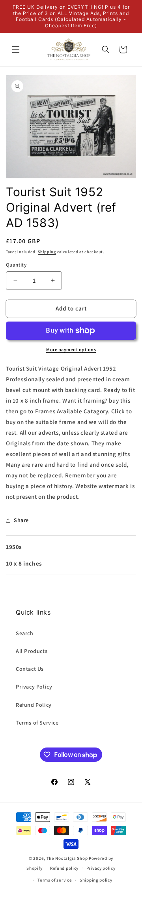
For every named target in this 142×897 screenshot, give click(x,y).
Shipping (47, 251)
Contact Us (30, 668)
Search (25, 633)
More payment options (71, 349)
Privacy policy (101, 868)
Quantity (16, 264)
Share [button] (21, 520)
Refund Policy (34, 704)
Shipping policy (96, 880)
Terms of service (54, 880)
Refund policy (64, 868)
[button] (15, 49)
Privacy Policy (34, 686)
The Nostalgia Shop (67, 858)
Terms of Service (37, 722)
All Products (31, 651)
